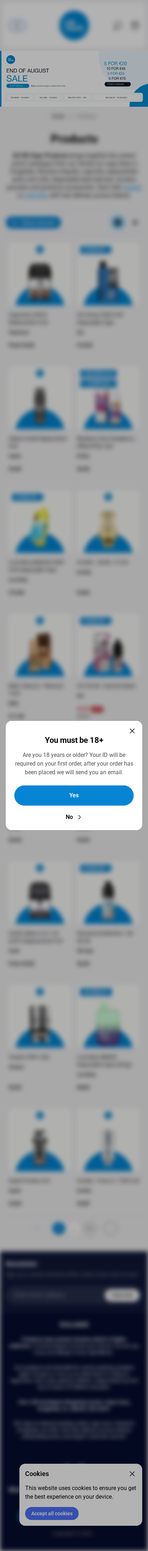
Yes (74, 795)
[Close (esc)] (132, 731)
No (69, 817)
